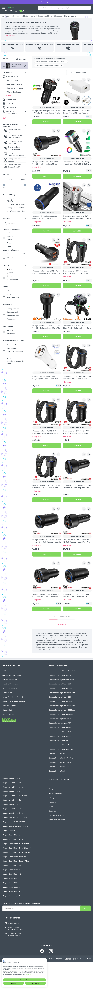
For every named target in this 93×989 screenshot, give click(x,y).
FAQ (4, 671)
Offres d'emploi (8, 714)
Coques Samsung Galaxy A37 (60, 732)
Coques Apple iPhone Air (11, 809)
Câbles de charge (13, 92)
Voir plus (62, 624)
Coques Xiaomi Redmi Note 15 (13, 839)
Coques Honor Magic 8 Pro (12, 896)
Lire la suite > (10, 36)
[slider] (4, 185)
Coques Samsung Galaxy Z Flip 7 (61, 675)
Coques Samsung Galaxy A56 (60, 719)
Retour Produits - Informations (13, 697)
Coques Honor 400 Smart (12, 883)
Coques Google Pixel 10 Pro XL (60, 762)
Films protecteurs (55, 794)
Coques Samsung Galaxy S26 (60, 684)
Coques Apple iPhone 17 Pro (12, 813)
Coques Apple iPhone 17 (11, 804)
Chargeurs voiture (70, 16)
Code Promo (7, 693)
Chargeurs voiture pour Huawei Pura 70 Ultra (51, 62)
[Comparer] (53, 80)
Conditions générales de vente (13, 701)
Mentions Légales (9, 706)
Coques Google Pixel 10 (57, 771)
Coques (52, 785)
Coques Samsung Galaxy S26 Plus (61, 688)
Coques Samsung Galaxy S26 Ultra (62, 693)
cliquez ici (28, 974)
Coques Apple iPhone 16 (11, 778)
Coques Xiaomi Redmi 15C (12, 870)
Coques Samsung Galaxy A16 (59, 745)
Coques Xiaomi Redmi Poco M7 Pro (15, 861)
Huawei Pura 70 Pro (44, 16)
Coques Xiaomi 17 (9, 831)
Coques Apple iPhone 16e (11, 783)
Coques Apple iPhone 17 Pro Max (14, 817)
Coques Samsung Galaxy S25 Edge (62, 710)
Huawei (32, 16)
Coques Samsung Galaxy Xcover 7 (61, 749)
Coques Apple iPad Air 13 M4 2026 (15, 826)
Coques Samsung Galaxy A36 (60, 727)
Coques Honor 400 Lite (11, 887)
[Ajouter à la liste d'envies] (58, 80)
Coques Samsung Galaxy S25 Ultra (62, 706)
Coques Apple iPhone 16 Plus (13, 787)
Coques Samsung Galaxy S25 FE (61, 714)
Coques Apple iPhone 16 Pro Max (14, 796)
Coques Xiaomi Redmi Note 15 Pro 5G (16, 844)
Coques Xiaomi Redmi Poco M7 (14, 857)
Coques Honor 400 (9, 878)
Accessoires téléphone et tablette (15, 16)
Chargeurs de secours (57, 815)
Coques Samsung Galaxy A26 (60, 736)
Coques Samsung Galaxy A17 (59, 741)
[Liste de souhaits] (16, 11)
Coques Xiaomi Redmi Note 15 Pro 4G (16, 848)
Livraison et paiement (10, 688)
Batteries (52, 811)
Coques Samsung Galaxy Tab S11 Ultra (63, 671)
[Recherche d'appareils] (25, 66)
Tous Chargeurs (12, 80)
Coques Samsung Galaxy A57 (60, 723)
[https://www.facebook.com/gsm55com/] (42, 951)
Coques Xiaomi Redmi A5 (11, 874)
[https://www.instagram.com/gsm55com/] (51, 951)
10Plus (5, 118)
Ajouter (46, 122)
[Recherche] (40, 8)
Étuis (51, 789)
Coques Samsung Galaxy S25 (60, 697)
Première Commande (10, 684)
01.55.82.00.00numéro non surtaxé (15, 928)
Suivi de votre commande (11, 675)
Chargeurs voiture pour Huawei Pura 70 (49, 65)
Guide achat (7, 710)
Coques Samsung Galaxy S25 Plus (61, 701)
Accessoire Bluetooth (57, 820)
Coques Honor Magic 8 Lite (12, 892)
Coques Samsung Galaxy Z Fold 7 (61, 680)
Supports (52, 802)
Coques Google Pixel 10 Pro (59, 767)
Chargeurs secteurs (14, 88)
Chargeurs (58, 16)
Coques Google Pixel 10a (58, 754)
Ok (85, 908)
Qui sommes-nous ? (9, 680)
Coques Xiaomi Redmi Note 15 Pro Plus (16, 852)
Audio (51, 807)
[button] (46, 167)
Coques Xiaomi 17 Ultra (11, 835)
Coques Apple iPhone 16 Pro (12, 791)
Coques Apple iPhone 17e (11, 800)
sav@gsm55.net (14, 923)
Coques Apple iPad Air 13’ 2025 (13, 822)
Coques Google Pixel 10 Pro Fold (61, 758)
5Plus (8, 96)
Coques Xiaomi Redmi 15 (11, 865)
